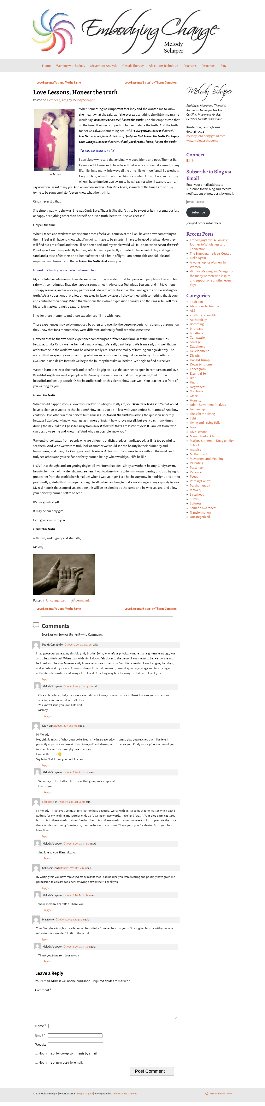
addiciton (196, 301)
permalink (82, 600)
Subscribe (198, 212)
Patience (196, 472)
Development (199, 351)
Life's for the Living (202, 414)
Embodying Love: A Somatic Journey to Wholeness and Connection (209, 244)
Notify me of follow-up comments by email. (68, 1053)
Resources (208, 65)
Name (40, 1026)
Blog (223, 65)
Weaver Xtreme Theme (221, 1093)
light (193, 418)
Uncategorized (56, 600)
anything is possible (203, 315)
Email (40, 1035)
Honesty (195, 400)
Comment (43, 990)
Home (46, 65)
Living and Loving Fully (205, 422)
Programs (189, 65)
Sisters (194, 499)
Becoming (197, 324)
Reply (45, 679)
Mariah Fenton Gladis (204, 436)
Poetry (194, 476)
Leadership (197, 409)
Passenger (197, 467)
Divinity (195, 355)
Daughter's (197, 346)
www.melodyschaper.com (203, 140)
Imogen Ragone (85, 1093)
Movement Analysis (103, 65)
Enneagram (198, 369)
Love (193, 427)
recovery (195, 490)
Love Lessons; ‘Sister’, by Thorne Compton (152, 82)
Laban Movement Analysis (208, 404)
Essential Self (199, 373)
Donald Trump (200, 360)
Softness (195, 503)
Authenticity (198, 319)
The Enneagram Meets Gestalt (210, 253)
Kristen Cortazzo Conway (124, 1093)
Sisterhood (197, 494)
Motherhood (198, 454)
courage (195, 342)
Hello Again (198, 258)
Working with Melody (70, 65)
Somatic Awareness (203, 508)
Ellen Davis (48, 801)
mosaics (195, 449)
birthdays (196, 328)
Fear (192, 378)
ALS (192, 310)
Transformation (200, 512)
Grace (194, 396)
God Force (196, 391)
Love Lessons (198, 432)
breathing (196, 333)
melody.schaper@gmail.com (205, 136)
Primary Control (200, 481)
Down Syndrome (201, 364)
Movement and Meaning (207, 458)
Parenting (196, 463)
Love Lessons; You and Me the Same (57, 82)
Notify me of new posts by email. (61, 1062)
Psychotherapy (200, 485)
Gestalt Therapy (133, 65)
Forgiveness (197, 387)
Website (40, 1044)
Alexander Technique (163, 65)
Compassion (198, 337)
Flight (194, 382)
